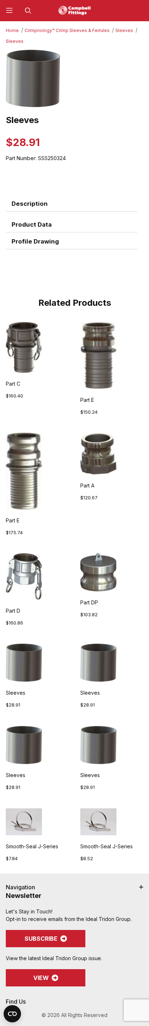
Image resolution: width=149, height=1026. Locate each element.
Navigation (20, 887)
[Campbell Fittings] (74, 10)
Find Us (16, 1001)
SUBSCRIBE (41, 938)
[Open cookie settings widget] (12, 1013)
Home (12, 30)
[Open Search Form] (28, 10)
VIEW (41, 977)
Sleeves (124, 30)
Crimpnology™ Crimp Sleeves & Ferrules (67, 30)
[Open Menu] (9, 10)
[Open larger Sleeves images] (74, 78)
